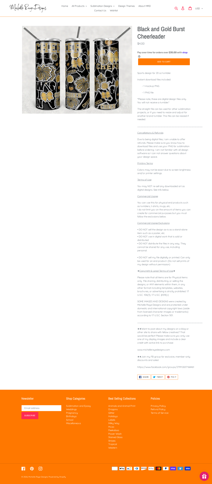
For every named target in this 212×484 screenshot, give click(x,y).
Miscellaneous (73, 423)
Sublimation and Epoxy (78, 405)
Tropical (112, 444)
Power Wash (115, 433)
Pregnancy (72, 412)
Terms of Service (159, 412)
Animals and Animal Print (121, 405)
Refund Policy (158, 409)
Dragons (113, 409)
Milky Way (113, 423)
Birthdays (71, 416)
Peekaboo (113, 430)
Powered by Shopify (57, 477)
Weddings (71, 409)
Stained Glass (115, 437)
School (69, 419)
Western (112, 447)
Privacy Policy (158, 405)
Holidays (113, 416)
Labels (111, 419)
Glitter (111, 412)
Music (111, 426)
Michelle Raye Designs (38, 477)
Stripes (111, 440)
